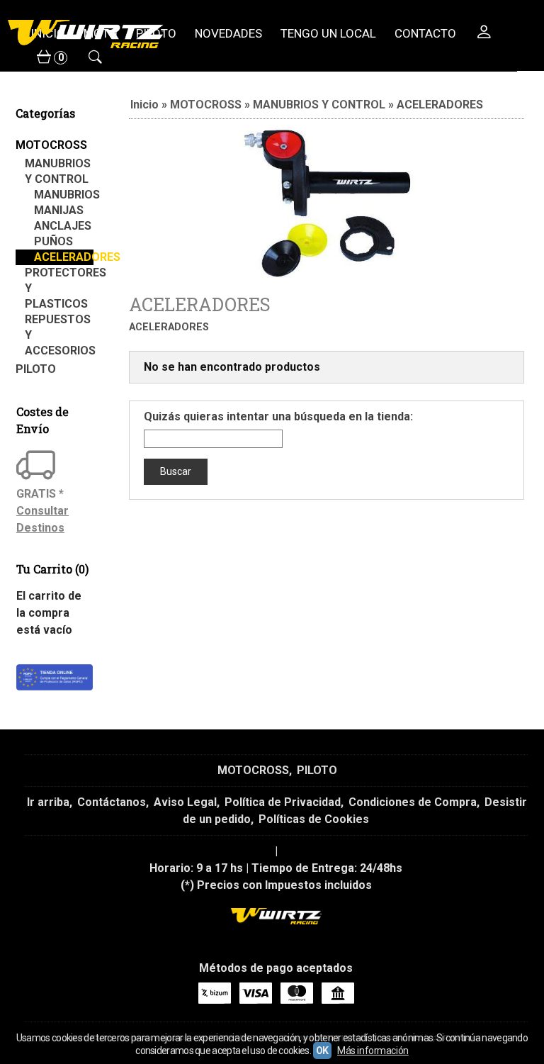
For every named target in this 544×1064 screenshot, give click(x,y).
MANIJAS (59, 210)
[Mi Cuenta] (484, 33)
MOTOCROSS (51, 145)
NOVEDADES (228, 33)
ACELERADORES (64, 257)
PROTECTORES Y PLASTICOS (59, 288)
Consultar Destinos (42, 519)
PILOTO (36, 369)
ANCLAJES (62, 226)
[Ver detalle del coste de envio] (37, 466)
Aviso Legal (185, 802)
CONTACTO (425, 33)
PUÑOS (53, 241)
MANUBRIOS (64, 194)
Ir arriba (48, 802)
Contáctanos (111, 802)
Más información (373, 1050)
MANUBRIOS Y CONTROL (58, 171)
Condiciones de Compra (412, 802)
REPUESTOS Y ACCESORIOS (59, 335)
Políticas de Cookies (314, 819)
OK (322, 1050)
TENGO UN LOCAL (328, 33)
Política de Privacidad (283, 802)
